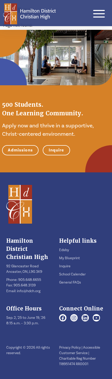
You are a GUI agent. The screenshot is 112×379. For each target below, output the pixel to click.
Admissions (20, 150)
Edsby (64, 250)
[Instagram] (74, 318)
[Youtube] (96, 318)
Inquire (56, 150)
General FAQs (70, 282)
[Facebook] (62, 318)
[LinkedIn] (85, 318)
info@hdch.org (29, 291)
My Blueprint (69, 258)
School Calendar (72, 274)
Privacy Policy (70, 347)
